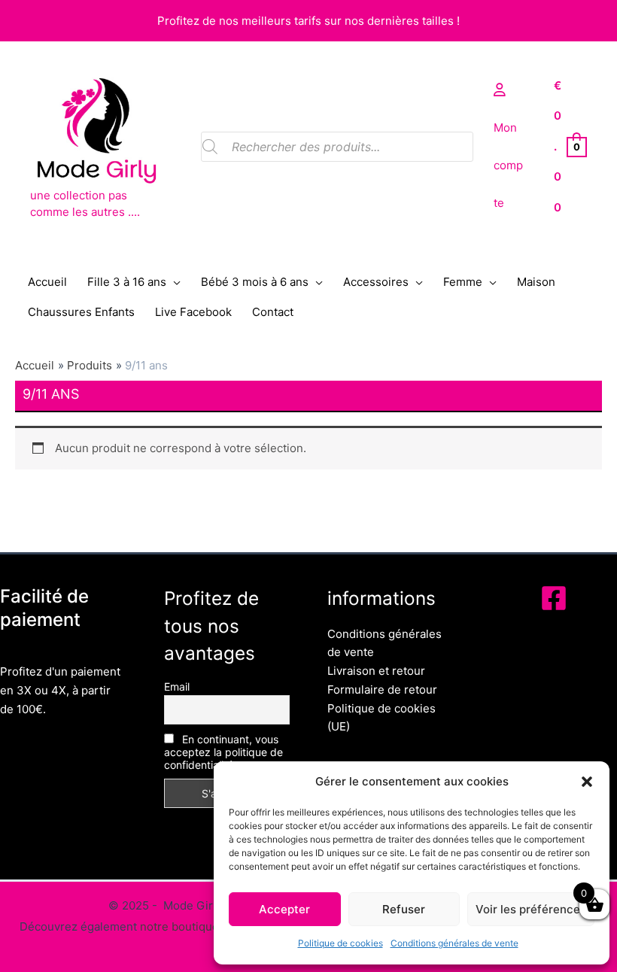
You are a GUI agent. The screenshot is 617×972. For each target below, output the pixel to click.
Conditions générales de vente (454, 943)
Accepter (284, 909)
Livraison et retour (376, 671)
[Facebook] (553, 598)
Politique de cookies (340, 943)
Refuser (403, 909)
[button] (586, 781)
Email (177, 686)
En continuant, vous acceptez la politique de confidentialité (223, 752)
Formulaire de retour (382, 689)
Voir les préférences (531, 909)
